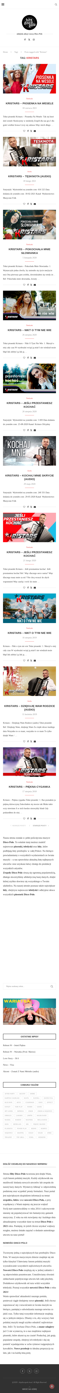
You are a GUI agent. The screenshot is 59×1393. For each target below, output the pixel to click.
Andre (32, 1094)
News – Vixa (8, 1065)
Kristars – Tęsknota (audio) (29, 176)
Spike (49, 1133)
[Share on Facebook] (28, 131)
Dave (41, 1102)
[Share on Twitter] (31, 131)
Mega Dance (42, 1120)
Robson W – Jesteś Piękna (14, 1045)
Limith (29, 1115)
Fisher (29, 1107)
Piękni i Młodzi (39, 1124)
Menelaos (17, 1124)
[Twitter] (29, 40)
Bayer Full (48, 1098)
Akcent (22, 1094)
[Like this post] (24, 131)
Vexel (31, 1137)
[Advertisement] (29, 943)
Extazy (7, 1107)
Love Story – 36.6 (11, 1058)
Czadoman (29, 1102)
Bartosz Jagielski (12, 1098)
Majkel (8, 1120)
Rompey (44, 1128)
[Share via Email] (35, 131)
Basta (26, 1098)
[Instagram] (34, 40)
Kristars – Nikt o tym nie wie (29, 632)
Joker (30, 1111)
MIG (27, 1124)
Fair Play (19, 1107)
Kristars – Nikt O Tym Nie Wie (29, 330)
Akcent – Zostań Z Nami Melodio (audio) (21, 1071)
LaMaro (19, 1115)
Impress (20, 1111)
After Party (10, 1094)
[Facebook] (25, 40)
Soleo (30, 1133)
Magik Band (41, 1115)
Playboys (9, 1128)
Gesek (39, 1107)
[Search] (55, 4)
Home (5, 52)
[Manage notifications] (51, 1386)
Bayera (36, 1098)
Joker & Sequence (45, 1111)
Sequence (9, 1133)
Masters (29, 1120)
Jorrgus (8, 1115)
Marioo (18, 1120)
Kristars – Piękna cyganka (29, 786)
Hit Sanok (9, 1111)
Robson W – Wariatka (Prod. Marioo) (19, 1052)
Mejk (7, 1124)
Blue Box (8, 1102)
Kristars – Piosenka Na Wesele (29, 103)
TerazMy (8, 1137)
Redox (33, 1128)
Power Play (22, 1128)
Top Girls (20, 1137)
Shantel (20, 1133)
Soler (40, 1133)
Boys (19, 1102)
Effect (50, 1102)
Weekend (41, 1137)
